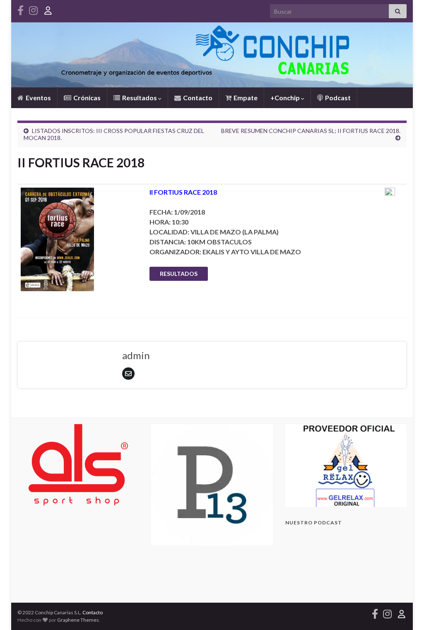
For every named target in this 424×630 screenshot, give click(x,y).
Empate (245, 97)
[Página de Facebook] (20, 9)
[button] (346, 465)
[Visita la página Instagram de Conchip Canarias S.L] (33, 9)
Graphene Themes (78, 620)
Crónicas (86, 97)
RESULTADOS (179, 273)
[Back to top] (405, 611)
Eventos (37, 97)
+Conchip (285, 97)
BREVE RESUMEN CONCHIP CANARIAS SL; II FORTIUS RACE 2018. (310, 130)
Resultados (139, 97)
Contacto (197, 97)
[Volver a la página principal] (212, 54)
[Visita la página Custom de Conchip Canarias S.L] (48, 9)
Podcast (337, 97)
